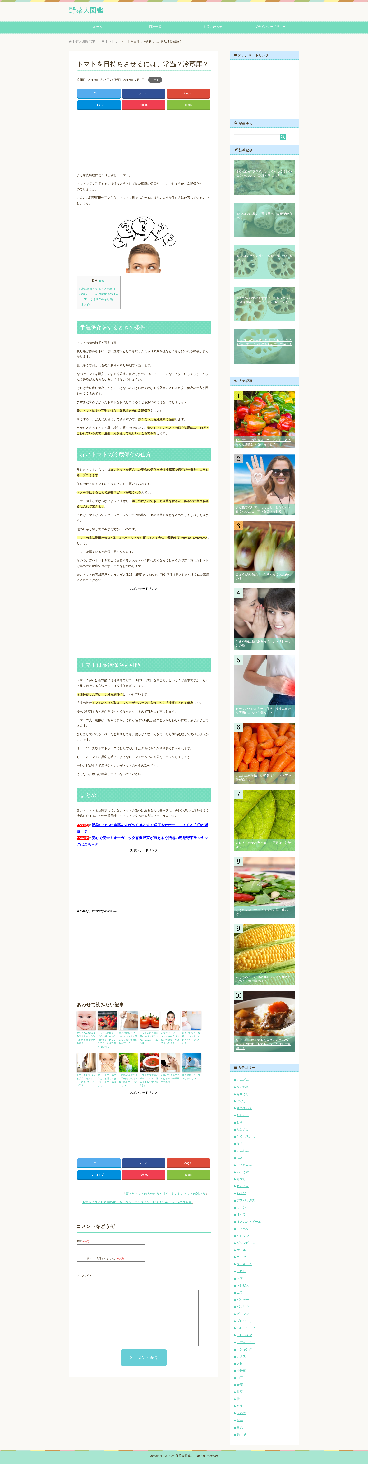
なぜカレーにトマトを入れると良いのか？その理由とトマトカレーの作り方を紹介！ (263, 1044)
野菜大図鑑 (86, 10)
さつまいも (244, 1108)
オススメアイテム (249, 1221)
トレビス (243, 1285)
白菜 (240, 1427)
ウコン (241, 1207)
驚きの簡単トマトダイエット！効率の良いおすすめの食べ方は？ (128, 1038)
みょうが (243, 1172)
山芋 (240, 1377)
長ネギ (241, 1434)
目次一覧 (155, 26)
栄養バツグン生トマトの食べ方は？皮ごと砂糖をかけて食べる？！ (170, 1038)
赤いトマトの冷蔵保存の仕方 (98, 294)
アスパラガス (246, 1200)
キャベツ (243, 1228)
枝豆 (240, 1391)
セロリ (241, 1271)
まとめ (84, 304)
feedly (189, 104)
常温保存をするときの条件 (97, 288)
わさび (241, 1193)
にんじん (243, 1150)
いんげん (243, 1079)
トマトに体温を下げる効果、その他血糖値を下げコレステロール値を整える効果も (107, 1040)
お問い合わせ (213, 26)
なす (240, 1143)
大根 (240, 1363)
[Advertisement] (144, 140)
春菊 (240, 1384)
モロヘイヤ (244, 1335)
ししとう (243, 1115)
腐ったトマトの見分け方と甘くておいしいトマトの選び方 (107, 1080)
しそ (240, 1122)
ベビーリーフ (246, 1328)
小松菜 (241, 1370)
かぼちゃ (243, 1086)
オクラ (241, 1214)
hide (101, 280)
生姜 (240, 1420)
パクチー (243, 1299)
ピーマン (243, 1313)
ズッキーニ (244, 1264)
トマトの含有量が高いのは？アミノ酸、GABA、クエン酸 (149, 1038)
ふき (240, 1157)
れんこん (243, 1186)
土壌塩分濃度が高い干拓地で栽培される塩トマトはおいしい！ (128, 1080)
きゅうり (243, 1094)
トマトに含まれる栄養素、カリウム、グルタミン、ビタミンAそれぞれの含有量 (137, 1202)
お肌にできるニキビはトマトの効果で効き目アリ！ (170, 1078)
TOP (84, 41)
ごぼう (241, 1101)
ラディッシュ (246, 1342)
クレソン (243, 1235)
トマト (155, 79)
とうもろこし (246, 1136)
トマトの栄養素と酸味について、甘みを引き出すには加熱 (149, 1080)
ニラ (240, 1292)
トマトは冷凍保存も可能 (96, 299)
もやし (241, 1179)
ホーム (97, 26)
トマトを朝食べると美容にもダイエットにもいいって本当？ (86, 1080)
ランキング (244, 1349)
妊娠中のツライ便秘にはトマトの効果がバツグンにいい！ (191, 1038)
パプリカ (243, 1306)
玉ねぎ (241, 1413)
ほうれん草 (244, 1164)
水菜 (240, 1406)
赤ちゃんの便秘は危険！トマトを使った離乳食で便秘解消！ (86, 1038)
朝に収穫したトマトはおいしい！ (191, 1077)
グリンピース (246, 1243)
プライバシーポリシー (270, 26)
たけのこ (243, 1129)
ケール (241, 1250)
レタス (241, 1356)
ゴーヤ (241, 1257)
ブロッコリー (246, 1321)
